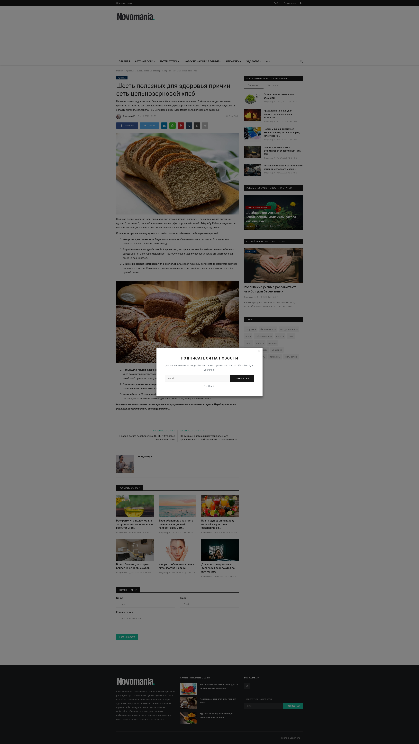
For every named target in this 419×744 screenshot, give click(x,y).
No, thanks (209, 386)
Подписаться (242, 378)
